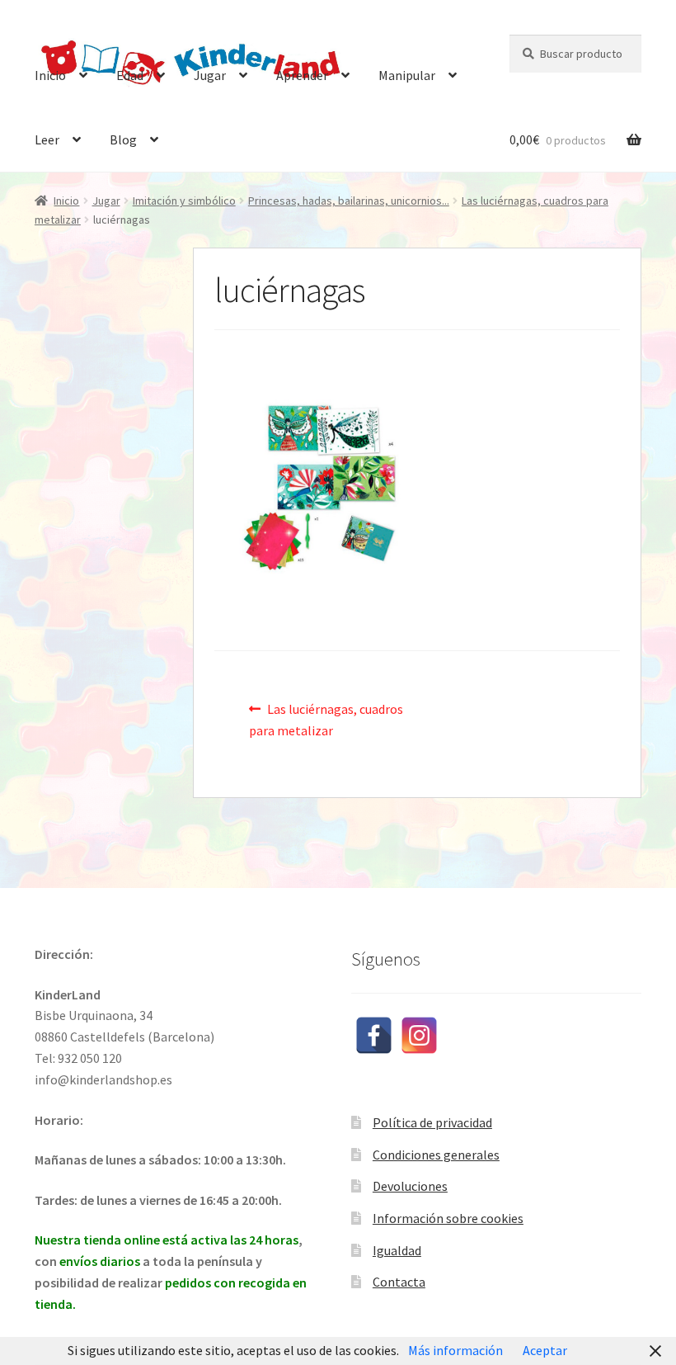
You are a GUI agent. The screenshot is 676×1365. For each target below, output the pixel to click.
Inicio (50, 75)
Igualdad (397, 1250)
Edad (129, 75)
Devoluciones (410, 1186)
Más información (455, 1350)
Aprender (302, 75)
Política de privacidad (432, 1122)
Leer (47, 139)
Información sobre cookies (448, 1218)
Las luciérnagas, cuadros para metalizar (326, 719)
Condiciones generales (436, 1154)
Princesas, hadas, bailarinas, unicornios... (348, 200)
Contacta (399, 1281)
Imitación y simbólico (184, 200)
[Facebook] (373, 1035)
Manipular (406, 75)
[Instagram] (419, 1035)
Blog (123, 139)
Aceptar (545, 1350)
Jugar (210, 75)
